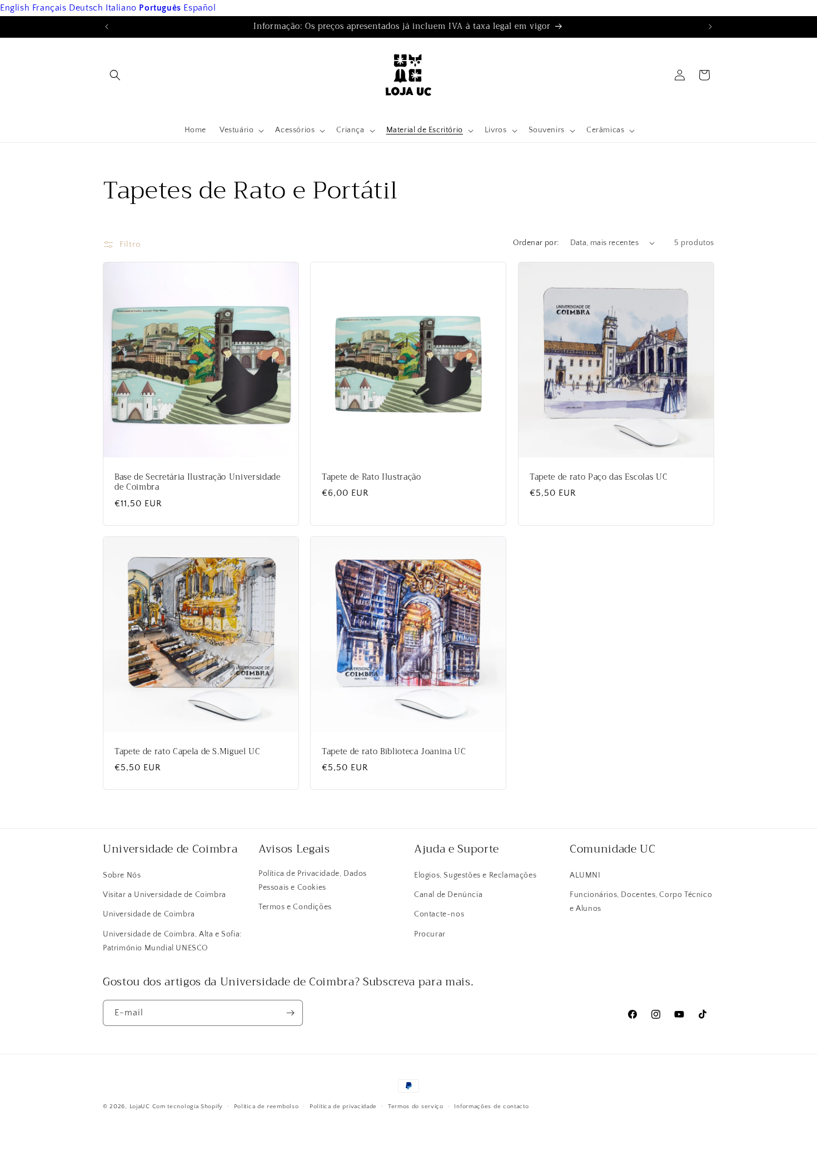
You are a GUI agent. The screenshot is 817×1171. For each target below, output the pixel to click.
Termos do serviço (416, 1106)
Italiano (121, 8)
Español (199, 8)
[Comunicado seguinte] (710, 26)
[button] (115, 75)
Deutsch (86, 8)
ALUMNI (585, 875)
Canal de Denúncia (448, 894)
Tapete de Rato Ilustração (371, 477)
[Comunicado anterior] (106, 26)
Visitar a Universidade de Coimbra (164, 894)
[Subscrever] (290, 1013)
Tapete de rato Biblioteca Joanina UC (394, 753)
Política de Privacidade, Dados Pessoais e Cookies (312, 880)
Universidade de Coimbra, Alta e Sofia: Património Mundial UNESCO (172, 941)
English (14, 8)
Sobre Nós (122, 875)
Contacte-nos (439, 914)
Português (160, 8)
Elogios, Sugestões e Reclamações (475, 875)
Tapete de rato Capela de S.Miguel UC (187, 753)
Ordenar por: (536, 242)
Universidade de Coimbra (149, 914)
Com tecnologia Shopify (187, 1106)
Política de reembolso (266, 1106)
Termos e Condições (295, 907)
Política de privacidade (343, 1106)
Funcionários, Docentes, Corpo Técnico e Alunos (641, 901)
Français (49, 8)
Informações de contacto (491, 1106)
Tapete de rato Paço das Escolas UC (598, 477)
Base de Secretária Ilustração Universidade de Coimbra (197, 482)
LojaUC (139, 1106)
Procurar (430, 934)
